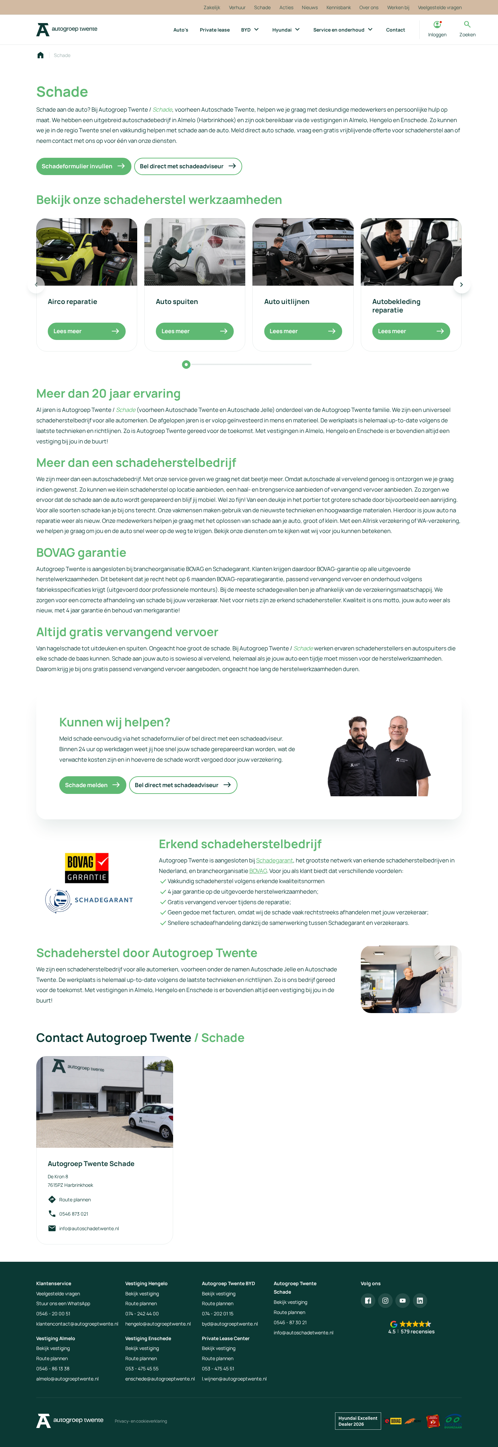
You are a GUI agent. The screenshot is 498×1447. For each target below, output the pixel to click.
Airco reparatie (72, 301)
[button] (411, 1328)
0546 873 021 (73, 1214)
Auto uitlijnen (287, 301)
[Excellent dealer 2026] (358, 1421)
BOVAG (258, 871)
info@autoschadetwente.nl (89, 1228)
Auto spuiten (177, 301)
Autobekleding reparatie (396, 306)
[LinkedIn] (420, 1300)
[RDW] (412, 1421)
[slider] (186, 364)
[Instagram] (385, 1300)
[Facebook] (368, 1300)
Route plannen (75, 1199)
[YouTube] (402, 1300)
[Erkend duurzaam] (453, 1421)
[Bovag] (392, 1421)
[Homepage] (40, 55)
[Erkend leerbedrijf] (433, 1421)
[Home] (66, 29)
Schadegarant (274, 860)
